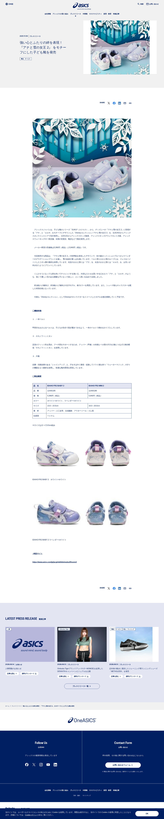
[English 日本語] (9, 4)
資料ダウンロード (28, 673)
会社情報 (48, 14)
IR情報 (85, 14)
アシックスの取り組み (60, 14)
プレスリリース (75, 14)
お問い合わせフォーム (122, 765)
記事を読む (11, 673)
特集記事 (116, 14)
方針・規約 (76, 795)
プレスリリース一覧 (81, 686)
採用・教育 (107, 14)
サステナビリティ (95, 14)
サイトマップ (87, 795)
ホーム (7, 706)
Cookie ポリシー (31, 815)
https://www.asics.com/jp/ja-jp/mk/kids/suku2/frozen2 (54, 562)
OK (147, 814)
